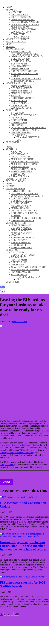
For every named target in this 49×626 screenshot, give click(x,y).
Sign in (2, 291)
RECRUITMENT (19, 120)
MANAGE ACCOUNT (21, 93)
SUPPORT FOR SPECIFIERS (26, 78)
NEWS (9, 44)
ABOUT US (11, 10)
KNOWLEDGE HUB (15, 49)
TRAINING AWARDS (21, 132)
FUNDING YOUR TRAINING (25, 130)
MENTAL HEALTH (20, 68)
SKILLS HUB (12, 110)
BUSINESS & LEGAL (21, 61)
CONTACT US (18, 34)
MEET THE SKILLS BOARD (25, 24)
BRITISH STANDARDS (22, 81)
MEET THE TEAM (20, 27)
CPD (18, 140)
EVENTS (10, 46)
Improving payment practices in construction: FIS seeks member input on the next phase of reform (23, 545)
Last (17, 614)
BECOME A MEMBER (22, 88)
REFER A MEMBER (21, 103)
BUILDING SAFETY (21, 59)
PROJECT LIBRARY (16, 41)
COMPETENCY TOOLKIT (23, 115)
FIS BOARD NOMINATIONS (25, 22)
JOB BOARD (17, 125)
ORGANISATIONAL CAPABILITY (27, 56)
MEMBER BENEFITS (21, 91)
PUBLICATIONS (19, 100)
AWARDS (16, 95)
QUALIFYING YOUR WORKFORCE (28, 127)
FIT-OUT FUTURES (21, 17)
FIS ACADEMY (18, 118)
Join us (2, 287)
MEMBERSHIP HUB (16, 83)
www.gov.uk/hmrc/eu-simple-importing (19, 445)
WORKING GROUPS (21, 32)
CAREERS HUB (19, 122)
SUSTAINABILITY (20, 64)
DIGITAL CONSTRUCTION (24, 71)
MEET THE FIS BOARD (23, 19)
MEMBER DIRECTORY (17, 39)
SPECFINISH (12, 142)
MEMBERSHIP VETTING (23, 29)
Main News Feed (19, 321)
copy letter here (7, 464)
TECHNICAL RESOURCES (24, 54)
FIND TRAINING (19, 135)
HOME (9, 7)
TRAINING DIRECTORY (28, 137)
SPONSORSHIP (19, 105)
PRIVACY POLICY (20, 37)
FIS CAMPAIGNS (19, 14)
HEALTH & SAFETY (21, 66)
